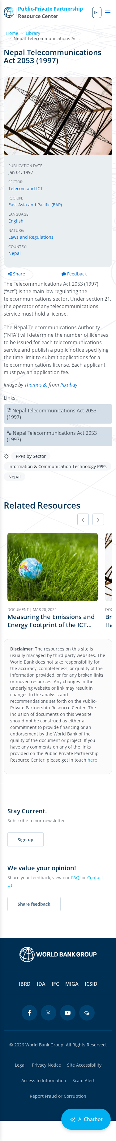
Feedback (77, 274)
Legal (20, 1065)
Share (19, 274)
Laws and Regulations (31, 237)
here (92, 760)
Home (12, 33)
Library (33, 33)
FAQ (75, 877)
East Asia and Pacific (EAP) (35, 205)
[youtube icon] (67, 1013)
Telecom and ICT (25, 188)
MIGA (72, 983)
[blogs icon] (87, 1013)
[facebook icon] (29, 1013)
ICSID (91, 983)
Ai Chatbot (90, 1119)
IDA (41, 983)
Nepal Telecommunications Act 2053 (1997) (52, 413)
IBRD (25, 983)
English (16, 221)
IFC (55, 983)
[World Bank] (58, 954)
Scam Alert (83, 1080)
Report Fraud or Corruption (58, 1096)
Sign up (25, 840)
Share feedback (34, 904)
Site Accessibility (84, 1065)
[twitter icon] (48, 1013)
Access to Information (43, 1080)
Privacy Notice (46, 1065)
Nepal (14, 253)
